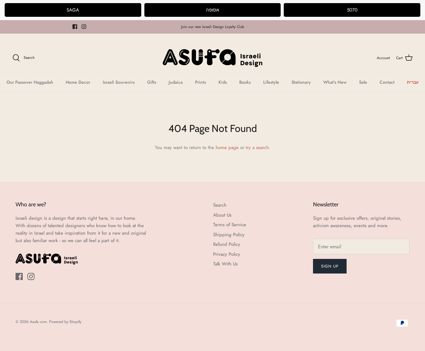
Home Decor (78, 82)
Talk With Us (225, 263)
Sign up (330, 266)
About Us (222, 215)
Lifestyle (271, 82)
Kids (222, 82)
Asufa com (38, 322)
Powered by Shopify (65, 322)
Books (245, 82)
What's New (335, 82)
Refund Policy (226, 244)
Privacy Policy (226, 254)
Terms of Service (229, 224)
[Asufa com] (212, 58)
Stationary (301, 82)
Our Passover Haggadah (30, 82)
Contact (387, 82)
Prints (200, 82)
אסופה (212, 10)
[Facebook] (74, 26)
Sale (363, 82)
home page (227, 147)
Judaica (176, 82)
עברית (412, 82)
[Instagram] (84, 26)
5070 (352, 10)
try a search (257, 147)
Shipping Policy (229, 234)
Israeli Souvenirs (119, 82)
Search (220, 205)
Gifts (151, 82)
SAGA (73, 10)
